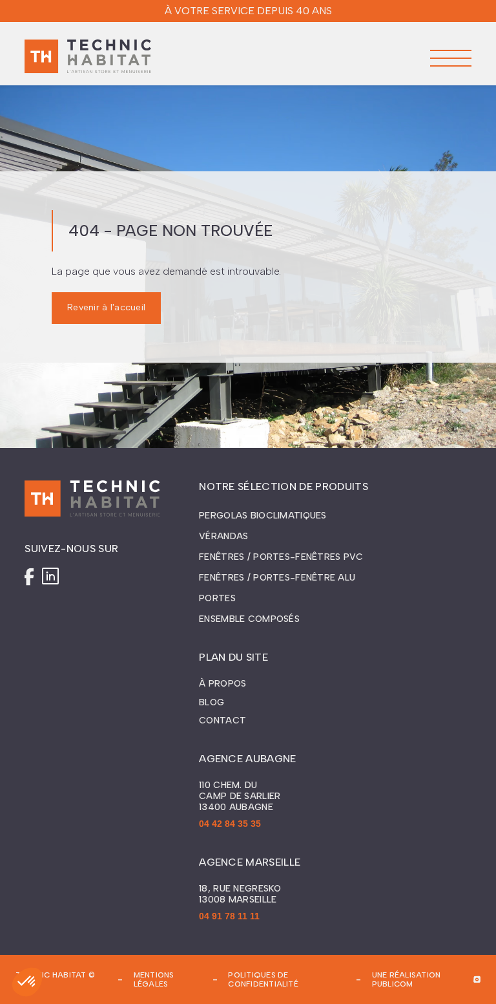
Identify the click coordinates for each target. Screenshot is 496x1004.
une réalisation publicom (406, 979)
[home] (88, 58)
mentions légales (154, 979)
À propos (222, 684)
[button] (450, 58)
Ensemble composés (249, 619)
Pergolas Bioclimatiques (262, 515)
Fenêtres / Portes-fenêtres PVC (281, 556)
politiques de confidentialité (263, 979)
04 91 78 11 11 (229, 916)
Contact (222, 721)
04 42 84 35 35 (230, 823)
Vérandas (223, 536)
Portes (217, 598)
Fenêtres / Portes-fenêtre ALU (277, 577)
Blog (211, 703)
